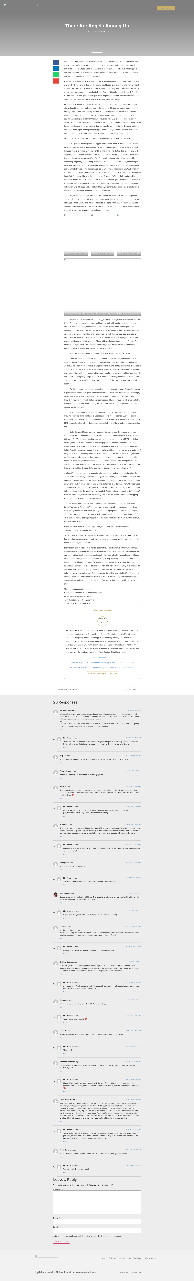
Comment (58, 1189)
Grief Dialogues (150, 1258)
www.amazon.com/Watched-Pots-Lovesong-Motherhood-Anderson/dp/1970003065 (102, 668)
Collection (112, 1258)
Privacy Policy (123, 1273)
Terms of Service (137, 1273)
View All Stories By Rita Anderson (102, 674)
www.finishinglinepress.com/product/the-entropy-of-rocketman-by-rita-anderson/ (102, 662)
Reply (61, 729)
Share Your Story (135, 1258)
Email (56, 1227)
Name (56, 1218)
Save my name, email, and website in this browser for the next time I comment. (88, 1236)
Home (103, 1258)
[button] (180, 8)
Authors (122, 1258)
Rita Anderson (102, 610)
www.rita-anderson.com (102, 657)
